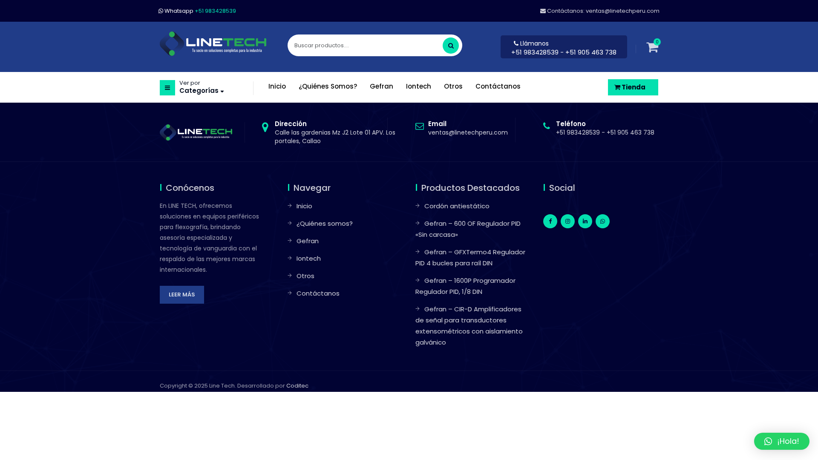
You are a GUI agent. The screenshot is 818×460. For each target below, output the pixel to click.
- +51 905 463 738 (588, 52)
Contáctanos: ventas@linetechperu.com (603, 11)
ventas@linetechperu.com (468, 128)
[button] (781, 441)
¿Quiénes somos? (325, 223)
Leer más (182, 294)
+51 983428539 (535, 52)
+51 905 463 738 (630, 132)
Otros (305, 275)
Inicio (304, 205)
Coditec (297, 386)
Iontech (309, 258)
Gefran (308, 240)
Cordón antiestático (457, 205)
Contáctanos (318, 293)
